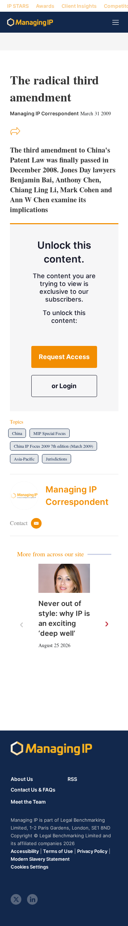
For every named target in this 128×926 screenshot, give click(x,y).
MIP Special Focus (49, 433)
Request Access (64, 356)
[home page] (30, 22)
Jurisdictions (56, 459)
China (17, 433)
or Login (64, 386)
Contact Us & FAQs (33, 789)
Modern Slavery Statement (40, 859)
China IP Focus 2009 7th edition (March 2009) (53, 446)
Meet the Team (28, 801)
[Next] (106, 624)
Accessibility (25, 851)
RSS (72, 779)
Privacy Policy (92, 851)
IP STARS (18, 6)
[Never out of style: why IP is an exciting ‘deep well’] (64, 578)
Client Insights (79, 6)
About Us (22, 779)
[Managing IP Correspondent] (28, 495)
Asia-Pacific (24, 459)
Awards (45, 6)
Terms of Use (58, 851)
